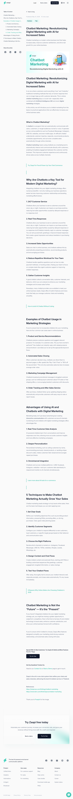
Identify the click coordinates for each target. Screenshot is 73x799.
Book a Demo (48, 668)
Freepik (37, 699)
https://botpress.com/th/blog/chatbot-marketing (42, 689)
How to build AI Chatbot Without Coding (41, 306)
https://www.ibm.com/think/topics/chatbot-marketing (44, 692)
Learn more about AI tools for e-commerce (42, 480)
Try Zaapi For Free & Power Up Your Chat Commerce (45, 165)
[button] (63, 3)
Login (34, 3)
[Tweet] (15, 52)
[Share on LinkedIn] (10, 52)
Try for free (55, 3)
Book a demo (43, 3)
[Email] (20, 52)
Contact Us (37, 668)
